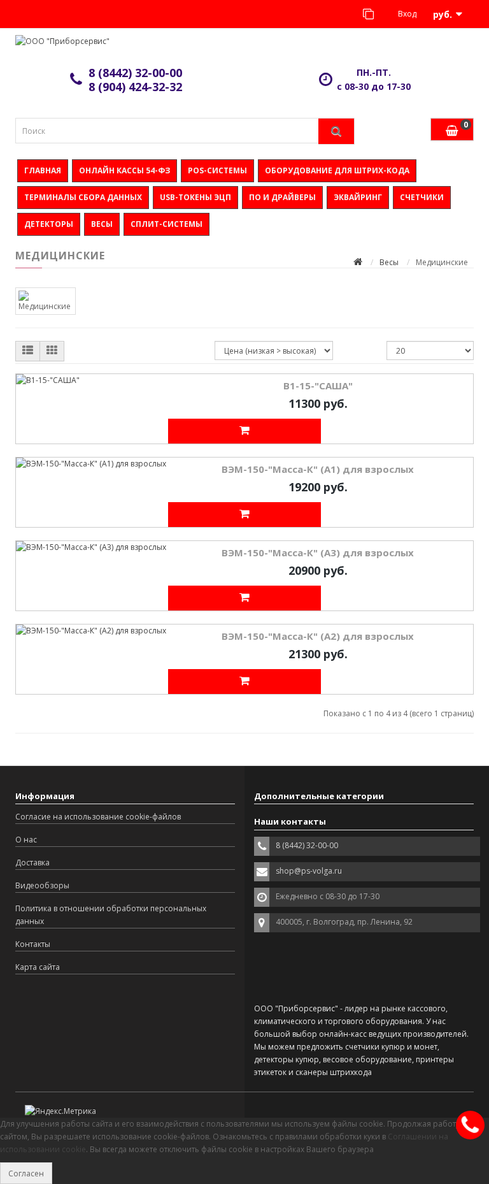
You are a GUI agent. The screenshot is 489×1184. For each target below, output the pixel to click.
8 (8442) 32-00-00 (135, 72)
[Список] (27, 351)
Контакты (32, 944)
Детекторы (48, 224)
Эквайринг (358, 197)
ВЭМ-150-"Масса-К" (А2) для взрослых (318, 636)
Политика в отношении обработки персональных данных (110, 915)
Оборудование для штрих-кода (337, 170)
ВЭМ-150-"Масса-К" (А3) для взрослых (318, 552)
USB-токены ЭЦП (195, 197)
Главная (42, 170)
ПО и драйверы (282, 197)
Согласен (26, 1173)
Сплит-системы (166, 224)
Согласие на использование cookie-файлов (98, 816)
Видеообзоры (42, 885)
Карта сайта (37, 967)
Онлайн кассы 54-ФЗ (124, 170)
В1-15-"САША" (318, 385)
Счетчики (422, 197)
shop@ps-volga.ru (309, 870)
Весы (102, 224)
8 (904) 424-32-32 (135, 86)
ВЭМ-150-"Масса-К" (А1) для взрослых (318, 469)
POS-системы (217, 170)
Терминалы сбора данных (83, 197)
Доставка (32, 862)
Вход (406, 13)
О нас (26, 839)
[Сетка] (51, 351)
